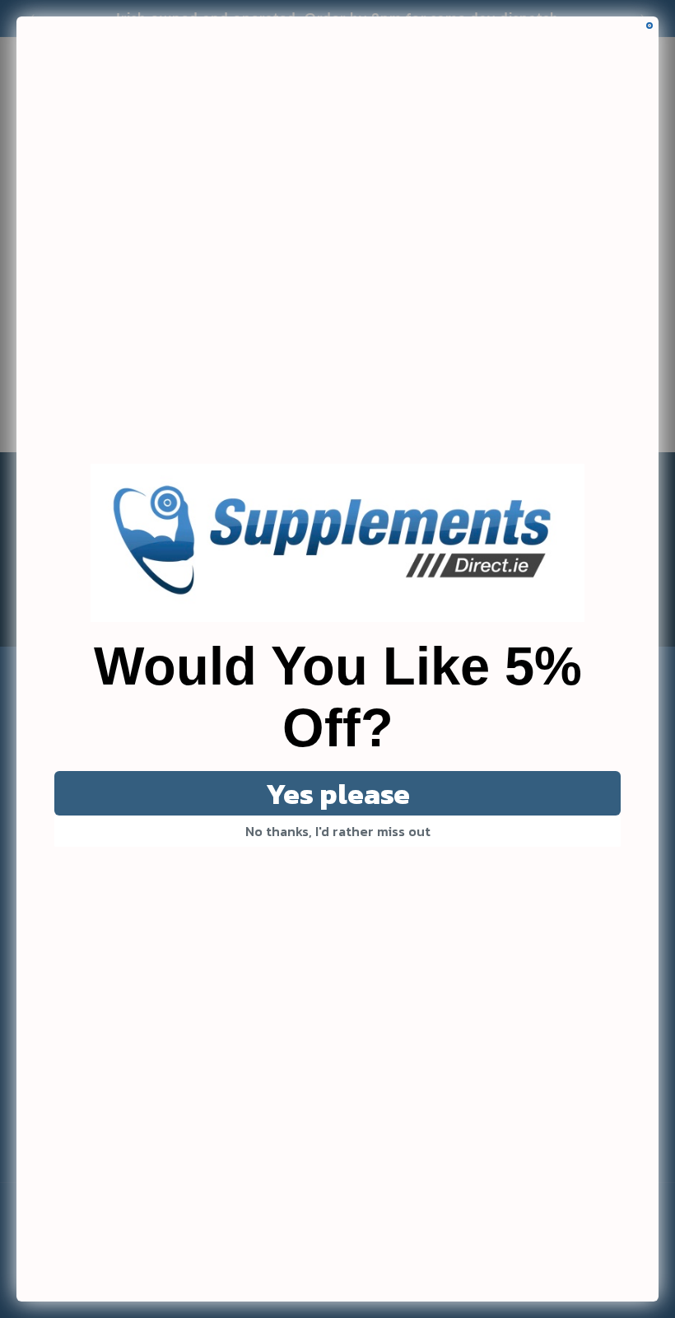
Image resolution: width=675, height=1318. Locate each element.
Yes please (338, 794)
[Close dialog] (649, 25)
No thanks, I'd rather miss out (338, 831)
